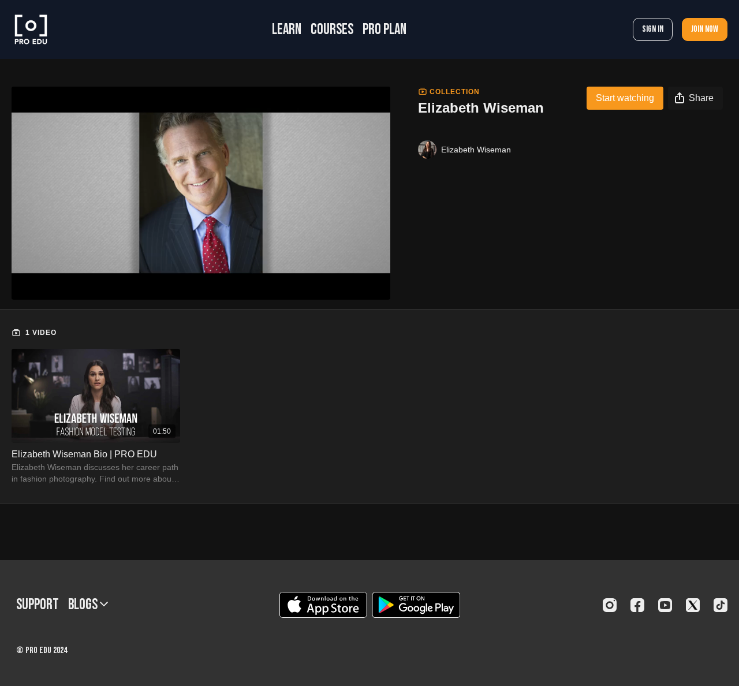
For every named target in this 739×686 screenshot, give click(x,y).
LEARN (286, 30)
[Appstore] (323, 605)
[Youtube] (665, 605)
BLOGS (84, 605)
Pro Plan (384, 30)
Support (37, 605)
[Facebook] (637, 605)
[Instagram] (610, 605)
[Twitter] (693, 605)
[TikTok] (720, 605)
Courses (332, 30)
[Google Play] (416, 605)
